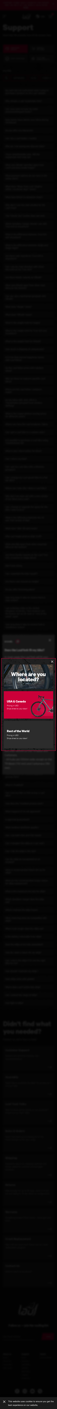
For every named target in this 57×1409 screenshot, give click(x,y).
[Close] (4, 1401)
